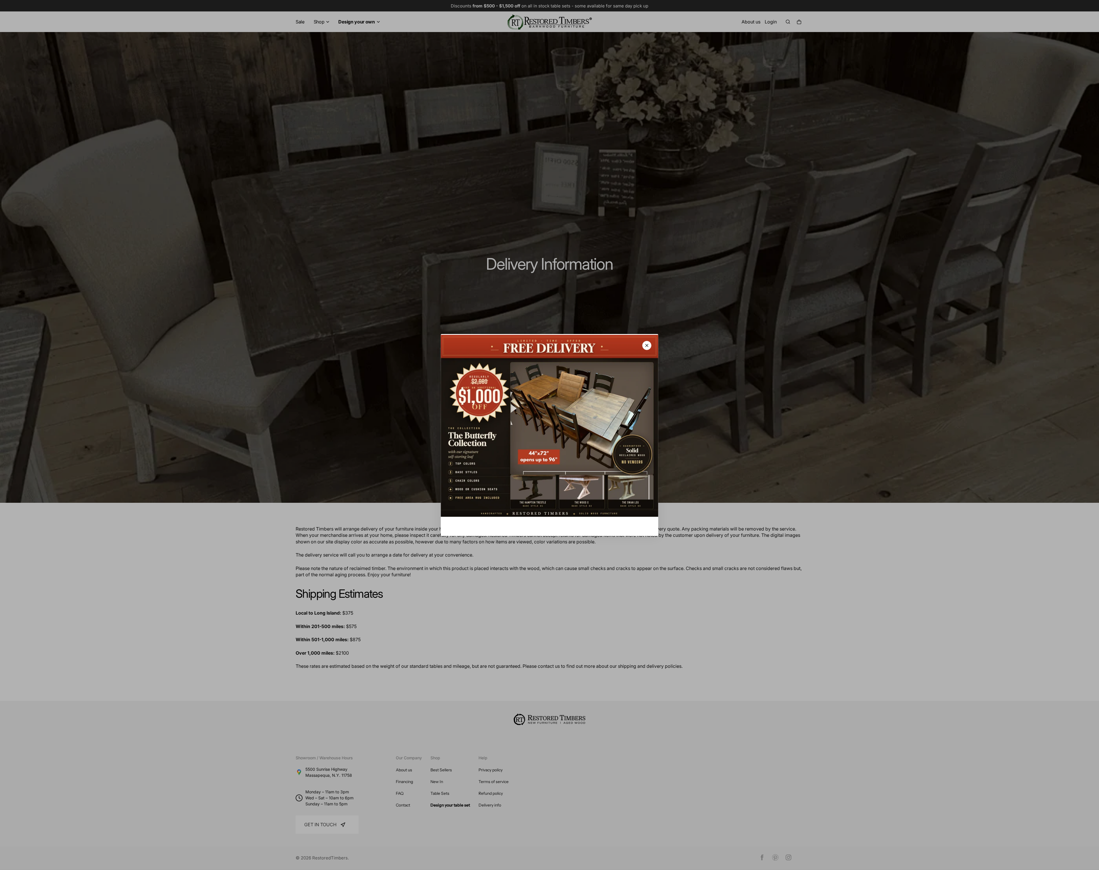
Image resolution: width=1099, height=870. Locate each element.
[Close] (646, 345)
